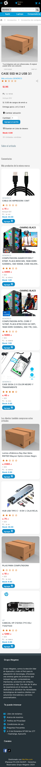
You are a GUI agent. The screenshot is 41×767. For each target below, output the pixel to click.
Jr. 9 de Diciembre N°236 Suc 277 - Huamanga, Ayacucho (21, 732)
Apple (8, 14)
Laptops (18, 14)
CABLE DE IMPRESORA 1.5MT (15, 201)
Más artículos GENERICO (11, 78)
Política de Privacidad (16, 721)
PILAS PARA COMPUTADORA (15, 565)
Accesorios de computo (31, 20)
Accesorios (12, 20)
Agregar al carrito (11, 122)
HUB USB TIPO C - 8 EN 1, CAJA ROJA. (20, 511)
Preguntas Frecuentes (16, 728)
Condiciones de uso (15, 724)
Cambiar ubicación (13, 113)
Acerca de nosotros (15, 717)
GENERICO (6, 198)
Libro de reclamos (14, 714)
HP (3, 620)
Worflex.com (27, 759)
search (37, 10)
